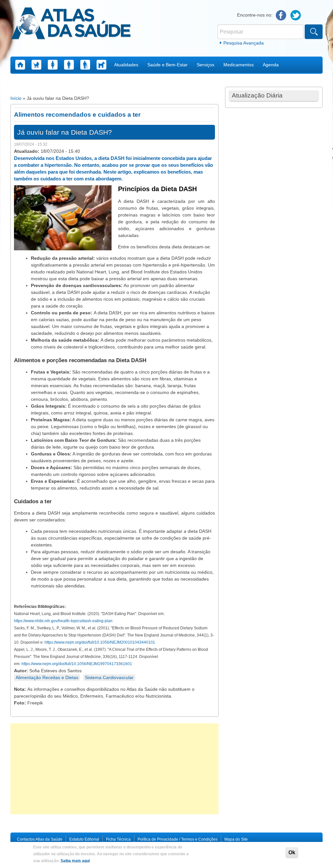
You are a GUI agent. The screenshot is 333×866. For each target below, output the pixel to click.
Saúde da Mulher (53, 65)
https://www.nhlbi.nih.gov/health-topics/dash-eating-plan (63, 621)
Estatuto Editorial (84, 839)
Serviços (205, 64)
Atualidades (126, 64)
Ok (291, 852)
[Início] (71, 24)
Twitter (295, 15)
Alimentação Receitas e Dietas (47, 677)
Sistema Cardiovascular (109, 677)
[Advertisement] (114, 768)
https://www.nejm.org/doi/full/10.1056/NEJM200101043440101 (100, 642)
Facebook (281, 15)
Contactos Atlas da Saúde (39, 839)
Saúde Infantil (36, 65)
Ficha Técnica (118, 839)
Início (15, 98)
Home (20, 65)
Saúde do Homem (69, 65)
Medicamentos (238, 64)
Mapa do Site (236, 839)
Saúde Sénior (85, 65)
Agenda (271, 64)
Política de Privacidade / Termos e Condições (178, 839)
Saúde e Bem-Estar (167, 64)
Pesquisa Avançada (243, 43)
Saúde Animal (101, 65)
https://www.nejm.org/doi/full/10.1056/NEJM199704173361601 (76, 664)
